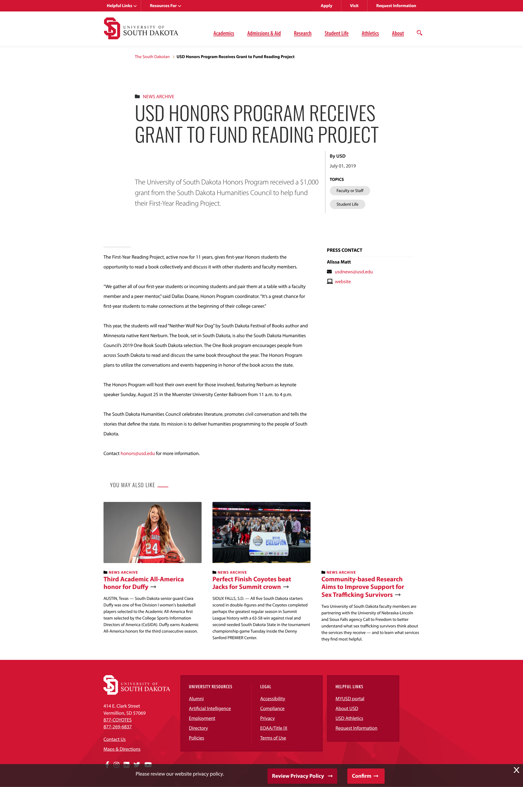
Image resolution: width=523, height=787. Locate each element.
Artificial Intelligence (210, 708)
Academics (224, 33)
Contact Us (115, 739)
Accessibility (272, 698)
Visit (354, 5)
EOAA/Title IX (273, 728)
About (398, 33)
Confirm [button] (361, 776)
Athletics (370, 33)
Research (303, 33)
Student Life (337, 33)
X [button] (516, 770)
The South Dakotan (152, 56)
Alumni (196, 698)
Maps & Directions (122, 749)
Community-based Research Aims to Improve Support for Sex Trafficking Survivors (362, 587)
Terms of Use (273, 738)
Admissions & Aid (264, 33)
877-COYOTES (118, 720)
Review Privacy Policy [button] (298, 776)
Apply (326, 5)
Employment (202, 718)
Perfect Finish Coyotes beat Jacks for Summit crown (251, 583)
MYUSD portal (350, 698)
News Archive (158, 96)
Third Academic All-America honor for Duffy (144, 583)
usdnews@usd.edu (354, 271)
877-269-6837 (118, 726)
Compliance (272, 708)
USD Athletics (349, 718)
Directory (198, 728)
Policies (196, 738)
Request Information (396, 5)
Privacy (267, 718)
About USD (347, 708)
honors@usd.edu (138, 453)
